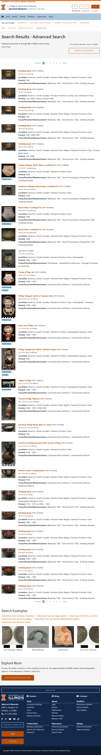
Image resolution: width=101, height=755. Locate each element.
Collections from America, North (15, 622)
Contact (84, 6)
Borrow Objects (58, 729)
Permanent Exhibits (84, 704)
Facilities (30, 707)
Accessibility (60, 751)
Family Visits (32, 713)
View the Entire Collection (18, 678)
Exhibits (31, 16)
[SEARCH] (74, 7)
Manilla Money (38, 650)
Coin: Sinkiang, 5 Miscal (12, 650)
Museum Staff (57, 719)
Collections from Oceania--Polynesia (17, 616)
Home (3, 28)
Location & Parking (34, 704)
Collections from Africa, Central (83, 616)
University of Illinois (48, 751)
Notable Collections (40, 23)
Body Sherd (63, 650)
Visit (8, 16)
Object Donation (83, 729)
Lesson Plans (57, 732)
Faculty (94, 11)
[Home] (2, 16)
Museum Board (57, 716)
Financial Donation (84, 727)
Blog (51, 16)
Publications (56, 710)
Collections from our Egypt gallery (51, 616)
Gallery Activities (33, 716)
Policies (55, 713)
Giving (95, 6)
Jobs (54, 704)
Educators (86, 11)
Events (22, 16)
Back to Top (50, 690)
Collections (42, 16)
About (14, 16)
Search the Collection (65, 23)
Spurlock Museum (9, 704)
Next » (65, 63)
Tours (29, 710)
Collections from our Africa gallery (16, 619)
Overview (22, 23)
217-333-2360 (10, 714)
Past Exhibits (82, 710)
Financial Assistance (60, 727)
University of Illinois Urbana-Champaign (18, 1)
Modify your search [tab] (84, 51)
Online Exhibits (83, 707)
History (54, 707)
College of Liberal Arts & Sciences (22, 6)
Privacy (67, 751)
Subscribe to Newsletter (12, 725)
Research (84, 23)
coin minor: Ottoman (88, 650)
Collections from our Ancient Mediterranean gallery (57, 619)
